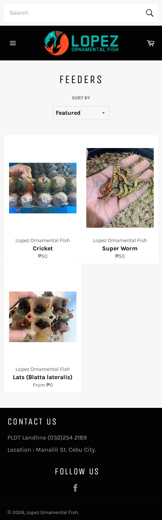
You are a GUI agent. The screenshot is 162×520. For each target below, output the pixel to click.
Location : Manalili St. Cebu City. (52, 449)
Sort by (81, 97)
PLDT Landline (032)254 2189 (47, 437)
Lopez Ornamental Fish (52, 512)
